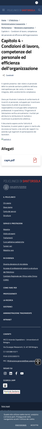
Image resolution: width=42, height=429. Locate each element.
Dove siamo (7, 207)
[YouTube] (22, 373)
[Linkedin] (11, 373)
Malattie (6, 229)
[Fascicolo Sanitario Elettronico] (11, 391)
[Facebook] (16, 373)
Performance (6, 27)
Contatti (7, 334)
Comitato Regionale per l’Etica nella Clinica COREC (20, 278)
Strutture (7, 215)
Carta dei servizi (9, 211)
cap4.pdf (9, 160)
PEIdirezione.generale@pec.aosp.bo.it (22, 361)
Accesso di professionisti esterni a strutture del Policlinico (20, 270)
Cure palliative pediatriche (13, 242)
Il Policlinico (13, 20)
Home (3, 20)
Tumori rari (7, 246)
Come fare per (10, 287)
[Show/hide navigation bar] (3, 9)
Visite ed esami (9, 233)
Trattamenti (8, 237)
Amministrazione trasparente (13, 24)
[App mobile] (5, 385)
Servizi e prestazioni (13, 223)
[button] (39, 10)
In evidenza (8, 258)
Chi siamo (7, 203)
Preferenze (20, 425)
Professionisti (10, 293)
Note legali (5, 406)
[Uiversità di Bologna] (21, 187)
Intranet (7, 319)
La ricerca (8, 300)
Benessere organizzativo (24, 27)
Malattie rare (8, 250)
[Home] (22, 10)
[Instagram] (5, 373)
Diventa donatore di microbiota (15, 264)
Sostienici (7, 306)
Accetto (34, 425)
